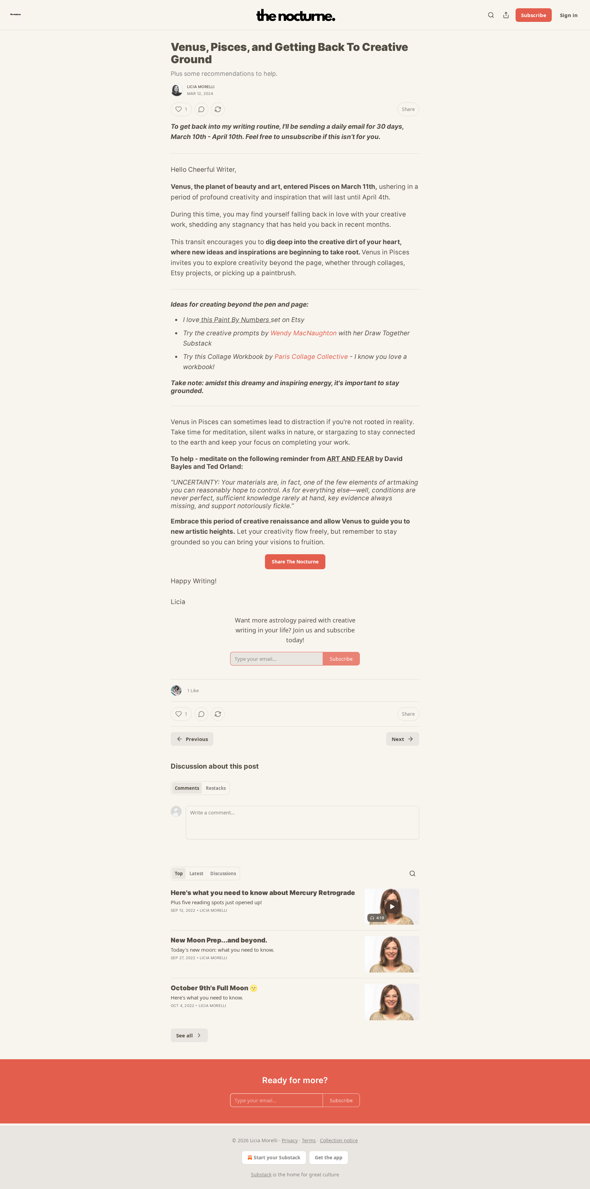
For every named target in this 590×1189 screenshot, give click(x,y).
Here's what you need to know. (207, 997)
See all (184, 1035)
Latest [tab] (196, 873)
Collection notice (339, 1140)
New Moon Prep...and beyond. (219, 940)
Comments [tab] (187, 788)
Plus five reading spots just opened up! (216, 902)
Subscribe (533, 15)
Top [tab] (179, 873)
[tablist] (200, 788)
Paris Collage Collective (311, 357)
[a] (392, 906)
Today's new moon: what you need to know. (222, 949)
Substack (261, 1174)
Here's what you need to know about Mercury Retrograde (263, 893)
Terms (309, 1140)
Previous (197, 739)
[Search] (491, 15)
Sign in (569, 15)
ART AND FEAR (350, 459)
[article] (295, 907)
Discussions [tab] (223, 873)
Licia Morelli (201, 86)
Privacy (290, 1140)
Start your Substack (277, 1157)
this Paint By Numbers (235, 320)
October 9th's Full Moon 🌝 (214, 988)
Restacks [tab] (216, 788)
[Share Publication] (506, 15)
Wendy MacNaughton (303, 333)
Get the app (328, 1157)
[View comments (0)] (201, 109)
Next (398, 739)
